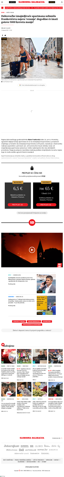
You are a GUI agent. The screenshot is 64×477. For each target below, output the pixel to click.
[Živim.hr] (47, 446)
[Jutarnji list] (11, 446)
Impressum (49, 460)
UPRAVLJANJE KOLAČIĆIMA (32, 467)
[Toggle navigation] (2, 2)
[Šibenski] (45, 453)
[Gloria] (53, 446)
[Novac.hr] (42, 449)
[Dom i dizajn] (21, 449)
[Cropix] (53, 449)
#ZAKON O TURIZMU (19, 321)
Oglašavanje (21, 462)
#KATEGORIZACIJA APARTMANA (32, 324)
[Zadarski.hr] (35, 453)
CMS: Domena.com (46, 470)
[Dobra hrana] (12, 449)
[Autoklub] (30, 449)
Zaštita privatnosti (38, 460)
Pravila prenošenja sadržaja (23, 460)
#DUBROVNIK (47, 321)
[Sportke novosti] (32, 446)
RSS (39, 462)
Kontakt (56, 460)
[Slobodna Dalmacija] (31, 2)
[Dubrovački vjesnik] (21, 453)
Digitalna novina (31, 462)
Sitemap (44, 462)
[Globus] (39, 446)
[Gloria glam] (58, 446)
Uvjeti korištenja (8, 460)
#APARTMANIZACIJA (34, 321)
